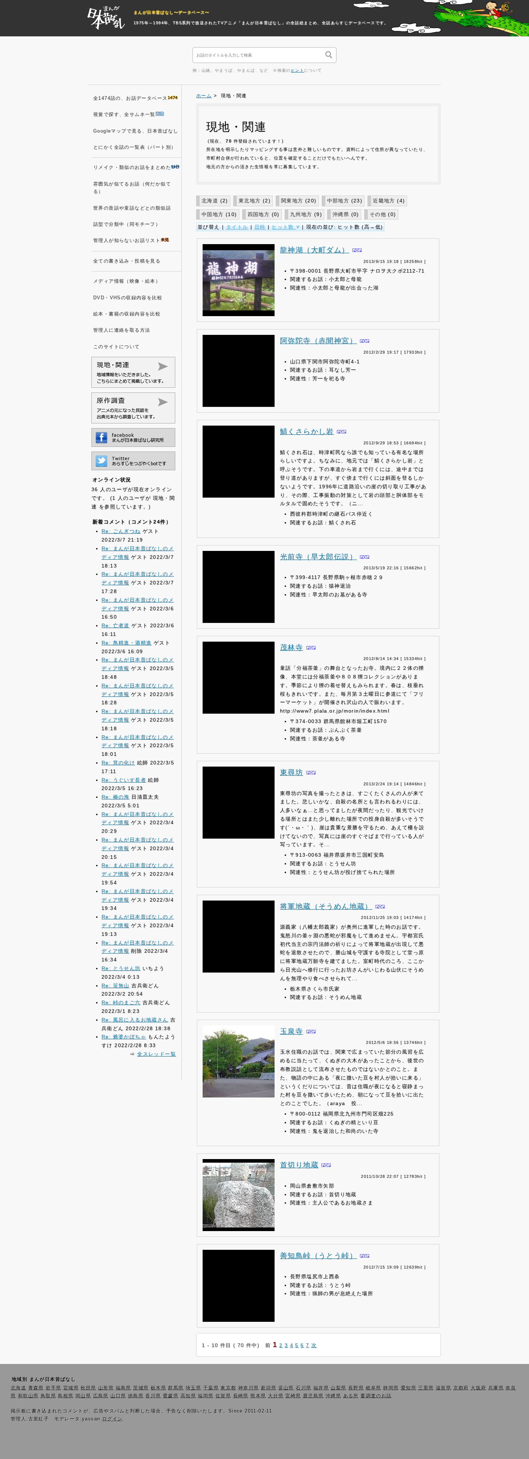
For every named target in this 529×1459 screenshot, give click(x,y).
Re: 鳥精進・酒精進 (126, 643)
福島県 (123, 1388)
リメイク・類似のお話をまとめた (132, 167)
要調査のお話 (376, 1396)
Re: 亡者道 (115, 625)
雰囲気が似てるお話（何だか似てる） (132, 187)
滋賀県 (443, 1388)
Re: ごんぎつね (121, 531)
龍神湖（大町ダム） (314, 250)
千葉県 (211, 1388)
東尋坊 (291, 772)
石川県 (303, 1388)
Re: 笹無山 (115, 985)
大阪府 (478, 1388)
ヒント (297, 70)
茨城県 (141, 1388)
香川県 (153, 1396)
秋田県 (88, 1388)
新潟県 (268, 1388)
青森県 (36, 1388)
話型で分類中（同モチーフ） (126, 224)
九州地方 (301, 214)
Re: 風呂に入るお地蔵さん (134, 1020)
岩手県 (53, 1388)
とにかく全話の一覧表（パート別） (134, 147)
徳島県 (136, 1396)
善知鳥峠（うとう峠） (318, 1256)
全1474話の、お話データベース (130, 98)
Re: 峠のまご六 (121, 1002)
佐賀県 (223, 1396)
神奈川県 (248, 1388)
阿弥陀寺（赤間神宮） (318, 341)
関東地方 (292, 200)
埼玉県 (193, 1388)
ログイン (112, 1419)
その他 (378, 214)
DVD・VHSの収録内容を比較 (127, 297)
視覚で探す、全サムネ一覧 (124, 114)
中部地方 (338, 200)
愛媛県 (170, 1396)
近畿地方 (384, 200)
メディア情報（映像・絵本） (126, 281)
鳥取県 (48, 1396)
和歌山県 (28, 1396)
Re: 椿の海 (115, 797)
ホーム (204, 95)
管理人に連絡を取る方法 (121, 330)
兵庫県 (496, 1388)
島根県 (65, 1396)
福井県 (321, 1388)
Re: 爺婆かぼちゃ (123, 1037)
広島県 (101, 1396)
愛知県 (408, 1388)
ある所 (351, 1396)
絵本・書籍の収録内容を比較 (126, 314)
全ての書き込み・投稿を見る (126, 261)
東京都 (228, 1388)
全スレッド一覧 (156, 1054)
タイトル (237, 227)
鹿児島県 (313, 1396)
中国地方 (213, 214)
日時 (260, 227)
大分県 (276, 1396)
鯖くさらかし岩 (307, 431)
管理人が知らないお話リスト (126, 240)
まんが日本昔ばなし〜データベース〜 (171, 12)
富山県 (286, 1388)
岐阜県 (373, 1388)
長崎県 (241, 1396)
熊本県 (258, 1396)
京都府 (461, 1388)
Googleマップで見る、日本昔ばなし (135, 131)
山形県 (106, 1388)
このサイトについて (116, 346)
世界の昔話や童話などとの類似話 (132, 208)
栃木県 (158, 1388)
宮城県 (71, 1388)
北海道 (210, 200)
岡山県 (83, 1396)
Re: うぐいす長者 (123, 780)
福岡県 (205, 1396)
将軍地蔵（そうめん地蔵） (326, 906)
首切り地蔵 (299, 1165)
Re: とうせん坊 (121, 968)
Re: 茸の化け (118, 763)
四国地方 (259, 214)
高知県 (188, 1396)
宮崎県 (293, 1396)
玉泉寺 (291, 1031)
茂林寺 (291, 647)
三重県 (426, 1388)
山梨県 (338, 1388)
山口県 (118, 1396)
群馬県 (176, 1388)
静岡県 (391, 1388)
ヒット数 (284, 227)
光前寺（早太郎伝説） (318, 557)
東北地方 (250, 200)
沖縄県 (341, 214)
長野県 (356, 1388)
